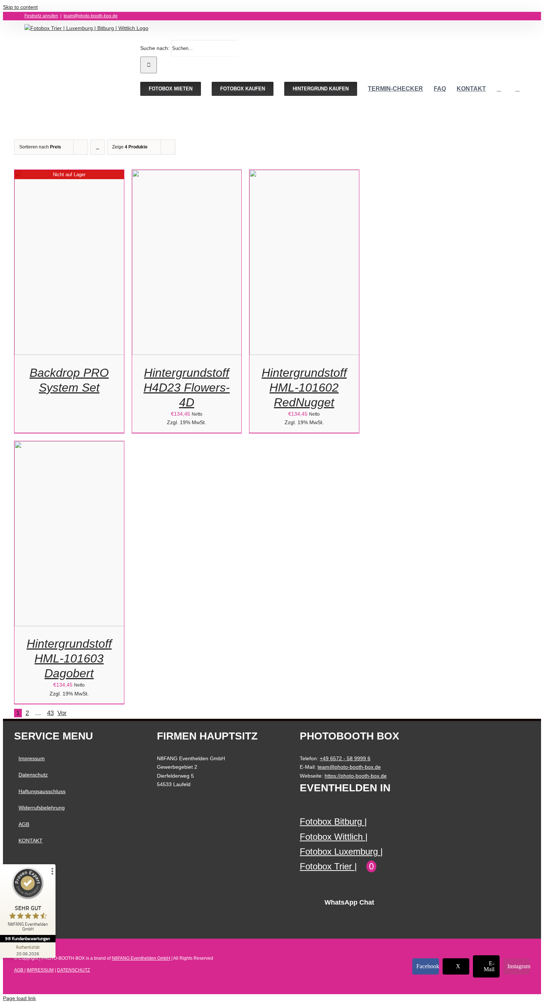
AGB (24, 824)
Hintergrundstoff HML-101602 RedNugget (304, 387)
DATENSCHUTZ (73, 970)
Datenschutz (33, 775)
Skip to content (20, 7)
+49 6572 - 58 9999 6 (345, 758)
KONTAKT (31, 841)
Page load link (19, 998)
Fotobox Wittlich (331, 837)
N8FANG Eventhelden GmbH (141, 958)
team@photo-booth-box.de (91, 16)
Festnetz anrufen (41, 16)
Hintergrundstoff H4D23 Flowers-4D (187, 387)
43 (50, 713)
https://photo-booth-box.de (356, 776)
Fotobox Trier (326, 866)
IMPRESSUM (40, 970)
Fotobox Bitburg (331, 821)
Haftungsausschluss (42, 791)
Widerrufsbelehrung (42, 808)
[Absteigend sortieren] (97, 147)
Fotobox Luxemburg (339, 851)
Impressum (32, 758)
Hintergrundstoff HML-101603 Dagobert (69, 658)
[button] (517, 88)
